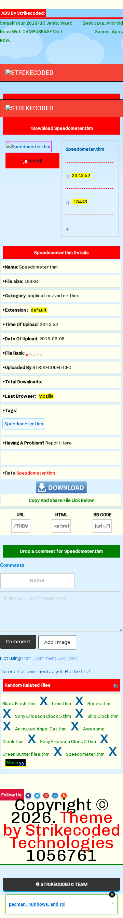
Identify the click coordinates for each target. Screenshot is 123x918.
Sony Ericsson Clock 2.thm (68, 741)
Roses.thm (98, 703)
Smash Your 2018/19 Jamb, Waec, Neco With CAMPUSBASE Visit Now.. (36, 31)
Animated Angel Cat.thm (41, 728)
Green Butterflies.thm (26, 754)
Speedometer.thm (23, 423)
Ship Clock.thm (103, 716)
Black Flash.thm (19, 703)
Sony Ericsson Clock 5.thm (43, 716)
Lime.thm (61, 703)
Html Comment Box (44, 658)
